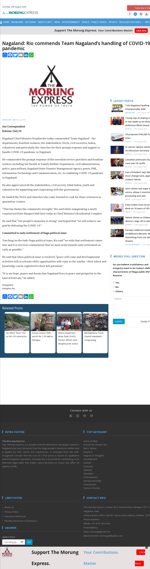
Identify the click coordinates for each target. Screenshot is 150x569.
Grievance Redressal (15, 516)
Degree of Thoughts (93, 455)
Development (90, 459)
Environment (89, 484)
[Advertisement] (20, 379)
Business (88, 451)
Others (119, 291)
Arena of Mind (90, 441)
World (86, 22)
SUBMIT (119, 321)
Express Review (91, 487)
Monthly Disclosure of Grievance (21, 520)
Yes (117, 282)
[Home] (20, 12)
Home (6, 22)
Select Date (8, 536)
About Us (9, 507)
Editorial (30, 22)
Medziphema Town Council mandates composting (94, 336)
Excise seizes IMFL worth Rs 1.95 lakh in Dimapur (42, 336)
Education (88, 473)
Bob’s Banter (90, 448)
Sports (113, 22)
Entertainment (71, 22)
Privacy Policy (11, 511)
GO (29, 542)
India (57, 22)
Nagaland (17, 22)
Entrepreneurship (92, 480)
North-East (45, 22)
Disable (87, 462)
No (117, 286)
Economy (88, 466)
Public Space (99, 22)
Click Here (141, 30)
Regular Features (130, 22)
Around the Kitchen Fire (95, 444)
